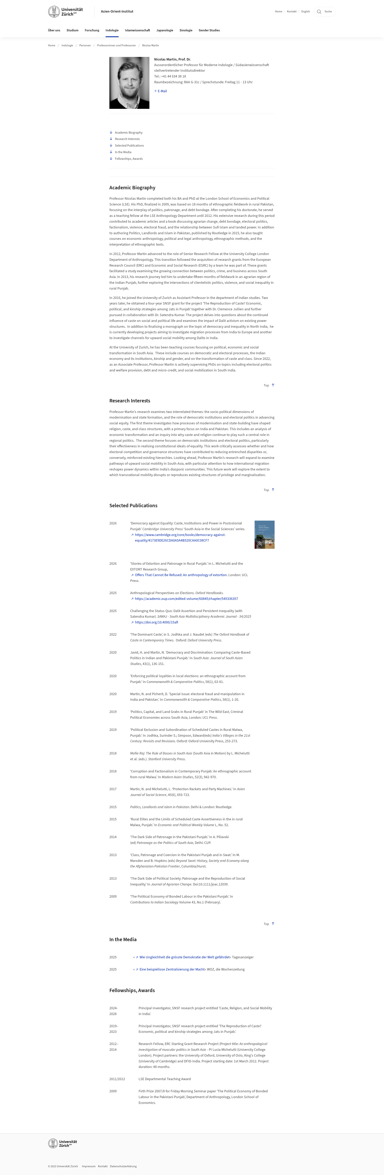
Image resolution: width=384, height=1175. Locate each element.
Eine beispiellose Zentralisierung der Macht (172, 969)
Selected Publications (129, 145)
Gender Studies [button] (209, 30)
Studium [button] (72, 30)
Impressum (89, 1166)
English (305, 12)
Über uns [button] (54, 30)
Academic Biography (128, 132)
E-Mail (162, 91)
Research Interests (127, 139)
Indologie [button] (112, 30)
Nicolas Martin (150, 46)
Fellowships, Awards (129, 159)
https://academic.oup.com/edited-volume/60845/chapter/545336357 (186, 598)
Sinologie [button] (186, 30)
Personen (85, 46)
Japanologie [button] (164, 30)
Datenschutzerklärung (123, 1166)
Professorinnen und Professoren (116, 46)
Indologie (67, 46)
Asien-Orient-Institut (117, 11)
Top (266, 385)
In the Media (123, 152)
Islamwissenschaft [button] (137, 30)
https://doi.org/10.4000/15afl (156, 622)
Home (278, 12)
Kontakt (292, 12)
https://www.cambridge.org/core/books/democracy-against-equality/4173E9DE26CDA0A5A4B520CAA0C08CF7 (180, 537)
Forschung (92, 30)
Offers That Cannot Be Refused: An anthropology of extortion (181, 575)
